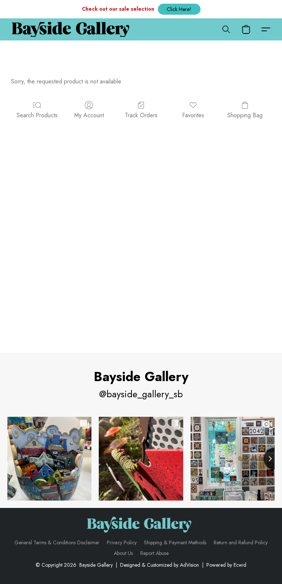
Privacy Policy (122, 542)
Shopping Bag (245, 115)
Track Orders (141, 115)
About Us (123, 553)
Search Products (37, 115)
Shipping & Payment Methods (175, 542)
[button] (179, 9)
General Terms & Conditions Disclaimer (57, 542)
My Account (89, 115)
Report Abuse (154, 553)
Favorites (193, 115)
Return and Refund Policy (241, 542)
